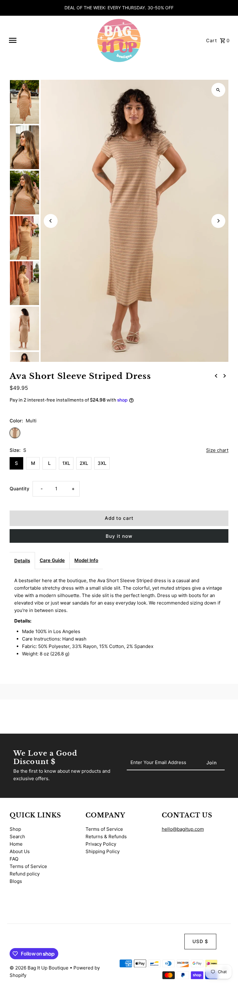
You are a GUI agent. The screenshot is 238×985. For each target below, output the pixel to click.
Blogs (16, 881)
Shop (15, 829)
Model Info (86, 560)
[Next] (218, 221)
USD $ (200, 941)
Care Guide (52, 560)
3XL (102, 463)
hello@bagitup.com (183, 829)
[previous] (216, 375)
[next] (224, 375)
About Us (20, 851)
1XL (66, 463)
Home (16, 844)
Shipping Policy (103, 851)
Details (22, 561)
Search (17, 836)
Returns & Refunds (106, 836)
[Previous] (51, 221)
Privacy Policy (101, 844)
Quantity (19, 489)
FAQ (14, 859)
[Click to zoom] (218, 90)
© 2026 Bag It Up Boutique (40, 968)
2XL (84, 463)
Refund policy (25, 874)
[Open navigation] (50, 40)
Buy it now (119, 536)
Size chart (217, 450)
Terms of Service (28, 866)
